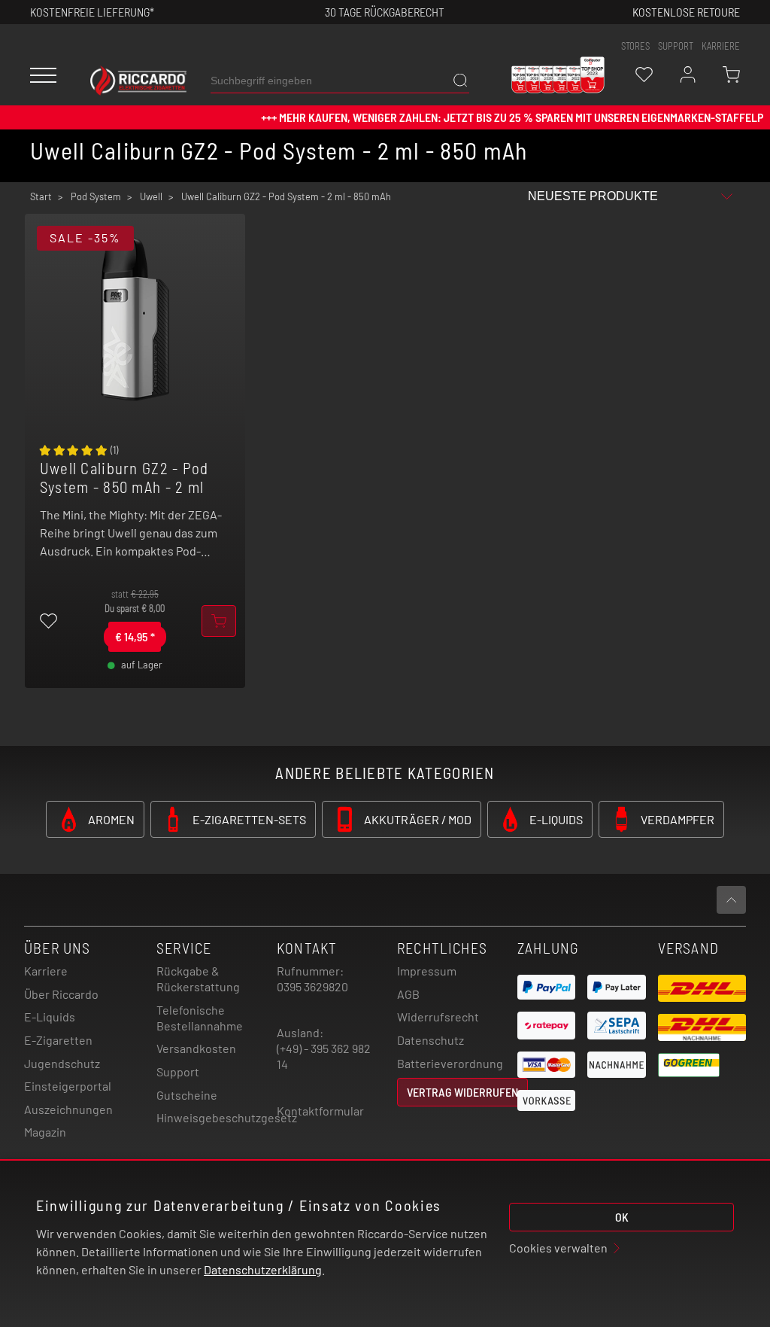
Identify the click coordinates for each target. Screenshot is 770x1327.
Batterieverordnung (450, 1063)
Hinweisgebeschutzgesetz (226, 1117)
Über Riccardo (61, 994)
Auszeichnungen (68, 1109)
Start (41, 196)
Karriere (721, 46)
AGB (408, 994)
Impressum (426, 970)
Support (177, 1071)
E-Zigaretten (58, 1040)
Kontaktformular (320, 1110)
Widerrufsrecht (438, 1016)
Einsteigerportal (67, 1086)
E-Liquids (49, 1016)
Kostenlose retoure (686, 12)
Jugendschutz (62, 1063)
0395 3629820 (312, 986)
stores (635, 46)
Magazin (45, 1132)
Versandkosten (196, 1048)
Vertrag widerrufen (462, 1092)
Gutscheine (186, 1095)
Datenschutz (430, 1040)
